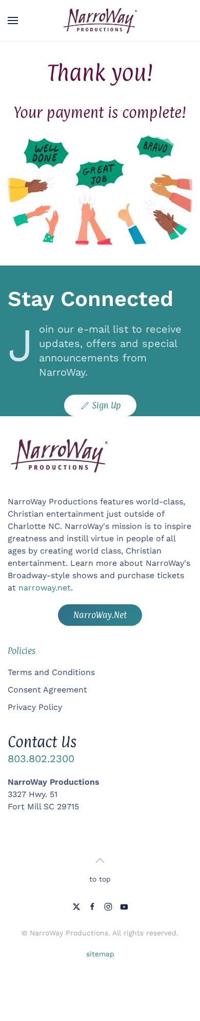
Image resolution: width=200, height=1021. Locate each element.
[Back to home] (100, 20)
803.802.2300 (41, 758)
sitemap (100, 954)
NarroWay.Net (100, 615)
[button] (13, 20)
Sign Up (106, 405)
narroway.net (44, 588)
